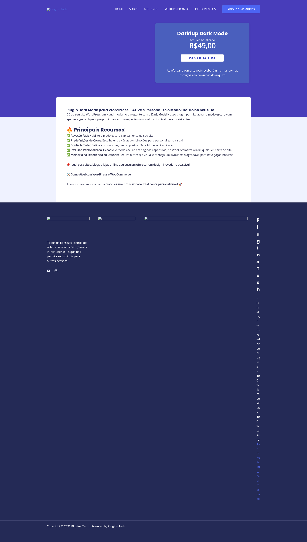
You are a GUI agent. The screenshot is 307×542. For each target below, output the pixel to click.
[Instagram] (56, 270)
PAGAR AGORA (202, 58)
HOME (119, 9)
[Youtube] (48, 270)
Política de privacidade (258, 480)
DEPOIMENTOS (205, 9)
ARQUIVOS (151, 9)
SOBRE (133, 9)
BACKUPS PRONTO (176, 9)
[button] (241, 9)
